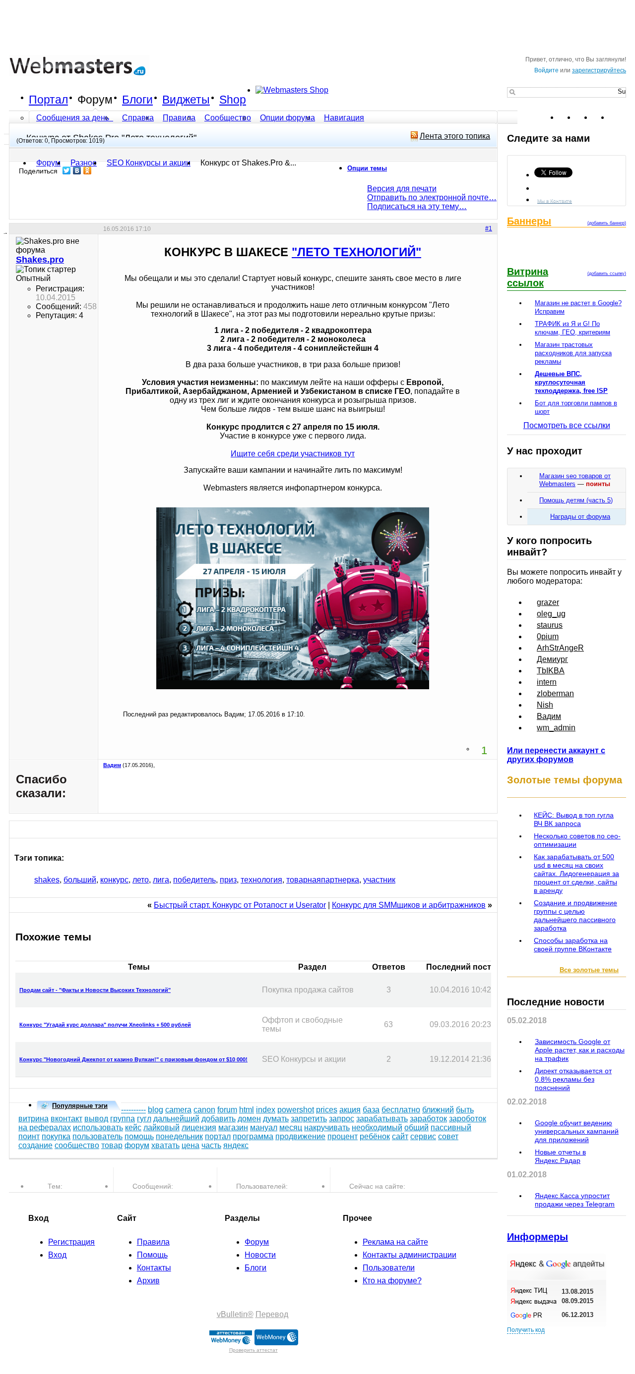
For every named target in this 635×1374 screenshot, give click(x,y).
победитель (194, 880)
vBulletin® (235, 1314)
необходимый (377, 1127)
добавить (218, 1118)
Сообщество (227, 117)
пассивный (451, 1127)
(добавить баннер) (606, 222)
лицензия (199, 1127)
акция (350, 1109)
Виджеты (186, 99)
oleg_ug (551, 613)
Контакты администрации (409, 1255)
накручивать (327, 1127)
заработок (428, 1118)
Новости (260, 1255)
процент (342, 1136)
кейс (133, 1127)
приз (228, 880)
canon (204, 1109)
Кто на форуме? (392, 1280)
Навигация (344, 117)
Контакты (154, 1268)
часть (211, 1145)
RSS (618, 117)
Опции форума (287, 117)
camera (178, 1109)
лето (140, 880)
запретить (309, 1118)
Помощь (152, 1255)
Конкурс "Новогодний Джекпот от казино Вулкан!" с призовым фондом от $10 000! (133, 1059)
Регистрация (71, 1242)
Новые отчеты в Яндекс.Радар (560, 1156)
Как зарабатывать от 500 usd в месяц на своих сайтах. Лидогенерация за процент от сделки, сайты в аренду (576, 873)
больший (80, 880)
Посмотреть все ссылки (566, 425)
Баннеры (529, 221)
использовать (98, 1127)
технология (261, 880)
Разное (83, 163)
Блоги (137, 99)
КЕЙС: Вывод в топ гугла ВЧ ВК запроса (574, 819)
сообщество (77, 1145)
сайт (400, 1136)
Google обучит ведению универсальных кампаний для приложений (577, 1131)
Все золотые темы (589, 970)
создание (35, 1145)
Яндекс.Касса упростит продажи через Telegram (575, 1200)
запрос (341, 1118)
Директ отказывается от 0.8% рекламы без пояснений (573, 1079)
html (246, 1109)
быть (465, 1109)
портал (218, 1136)
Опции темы (367, 168)
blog (155, 1109)
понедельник (179, 1136)
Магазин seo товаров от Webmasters (575, 480)
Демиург (552, 659)
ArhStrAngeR (560, 648)
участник (379, 880)
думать (276, 1118)
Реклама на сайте (395, 1242)
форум (137, 1145)
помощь (139, 1136)
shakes (47, 880)
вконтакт (66, 1118)
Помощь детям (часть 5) (576, 500)
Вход (57, 1255)
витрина (33, 1118)
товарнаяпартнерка (322, 880)
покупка (56, 1136)
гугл (144, 1118)
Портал (48, 99)
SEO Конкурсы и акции (148, 163)
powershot (295, 1109)
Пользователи (389, 1268)
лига (161, 880)
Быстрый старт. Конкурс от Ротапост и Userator (240, 905)
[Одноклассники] (87, 170)
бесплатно (400, 1109)
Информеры (537, 1236)
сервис (423, 1136)
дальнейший (176, 1118)
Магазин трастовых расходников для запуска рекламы (573, 353)
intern (547, 682)
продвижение (300, 1136)
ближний (438, 1109)
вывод (96, 1118)
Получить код (526, 1329)
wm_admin (556, 727)
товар (112, 1145)
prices (326, 1109)
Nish (545, 705)
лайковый (161, 1127)
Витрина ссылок (527, 277)
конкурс (114, 880)
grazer (548, 602)
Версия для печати (402, 188)
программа (253, 1136)
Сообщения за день (73, 117)
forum (227, 1109)
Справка (138, 117)
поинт (29, 1136)
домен (249, 1118)
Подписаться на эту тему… (417, 206)
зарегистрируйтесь (599, 70)
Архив (148, 1280)
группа (122, 1118)
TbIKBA (551, 670)
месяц (290, 1127)
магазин (233, 1127)
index (265, 1109)
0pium (548, 636)
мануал (263, 1127)
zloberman (555, 693)
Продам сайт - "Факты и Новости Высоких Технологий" (95, 990)
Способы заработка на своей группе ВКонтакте (573, 944)
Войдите (546, 70)
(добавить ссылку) (606, 273)
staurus (550, 625)
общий (416, 1127)
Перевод (271, 1314)
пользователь (97, 1136)
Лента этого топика (455, 136)
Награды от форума (580, 516)
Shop (232, 99)
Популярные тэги (80, 1105)
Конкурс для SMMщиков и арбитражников (409, 905)
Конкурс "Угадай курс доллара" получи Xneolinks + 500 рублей (105, 1025)
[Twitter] (67, 170)
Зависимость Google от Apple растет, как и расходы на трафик (580, 1050)
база (371, 1109)
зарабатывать (382, 1118)
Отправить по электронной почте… (432, 197)
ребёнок (375, 1136)
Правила (179, 117)
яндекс (236, 1145)
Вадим (112, 765)
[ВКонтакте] (77, 170)
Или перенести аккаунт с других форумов (556, 755)
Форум (95, 99)
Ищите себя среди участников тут (293, 453)
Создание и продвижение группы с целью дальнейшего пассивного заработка (575, 915)
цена (190, 1145)
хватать (165, 1145)
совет (448, 1136)
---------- (133, 1109)
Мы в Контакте (554, 200)
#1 (488, 228)
